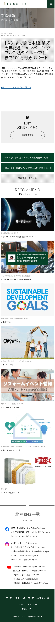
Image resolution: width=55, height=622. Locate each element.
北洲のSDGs (7, 322)
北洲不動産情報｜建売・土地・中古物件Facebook (30, 532)
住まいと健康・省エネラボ (11, 450)
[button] (51, 4)
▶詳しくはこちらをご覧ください (16, 87)
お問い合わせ (27, 609)
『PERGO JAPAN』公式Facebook (24, 536)
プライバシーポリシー (27, 604)
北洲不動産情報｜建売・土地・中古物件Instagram (30, 551)
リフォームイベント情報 (11, 408)
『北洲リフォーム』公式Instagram (24, 555)
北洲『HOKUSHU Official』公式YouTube (29, 566)
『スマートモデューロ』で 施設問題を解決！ (17, 280)
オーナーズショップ (36, 598)
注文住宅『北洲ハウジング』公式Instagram (28, 547)
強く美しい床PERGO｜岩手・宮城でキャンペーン (19, 237)
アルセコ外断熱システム (11, 493)
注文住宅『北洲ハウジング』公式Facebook (28, 528)
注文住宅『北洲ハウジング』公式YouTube (29, 571)
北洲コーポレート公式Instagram (24, 543)
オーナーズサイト (9, 365)
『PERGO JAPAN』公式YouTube (25, 579)
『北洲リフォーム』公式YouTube (26, 575)
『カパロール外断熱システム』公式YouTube (30, 583)
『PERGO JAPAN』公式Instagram (24, 560)
